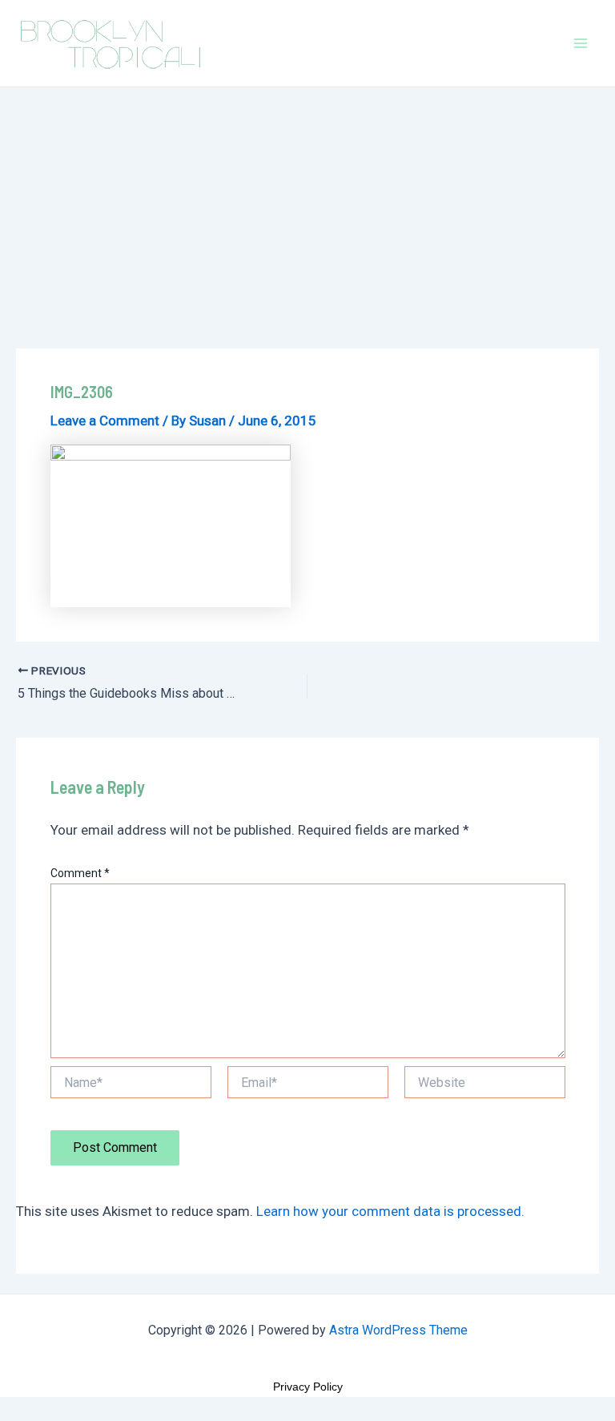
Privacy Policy (308, 1386)
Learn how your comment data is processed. (390, 1211)
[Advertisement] (307, 207)
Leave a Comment (104, 421)
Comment (80, 873)
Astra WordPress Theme (398, 1330)
